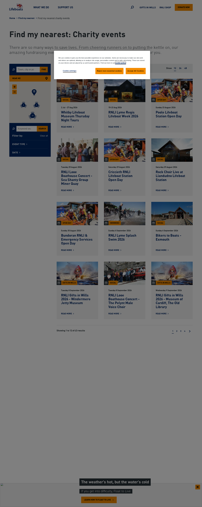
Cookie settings (69, 71)
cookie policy (120, 63)
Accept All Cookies (135, 71)
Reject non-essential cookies (109, 71)
